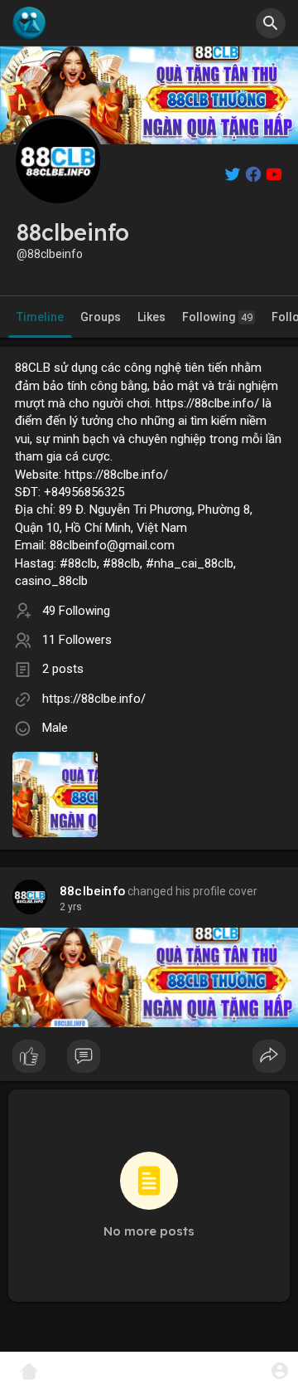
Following (217, 317)
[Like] (149, 1060)
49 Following (76, 610)
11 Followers (77, 639)
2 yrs (71, 907)
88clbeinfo (92, 891)
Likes (151, 317)
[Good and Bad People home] (29, 23)
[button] (279, 1370)
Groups (100, 317)
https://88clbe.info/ (94, 698)
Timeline (40, 317)
